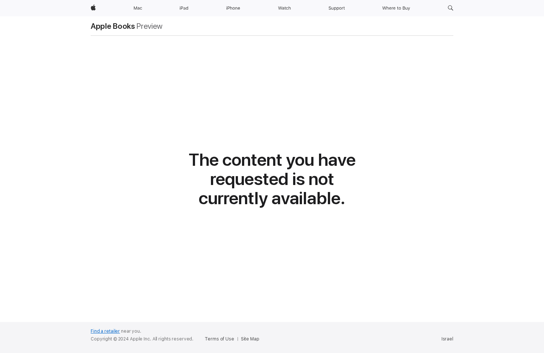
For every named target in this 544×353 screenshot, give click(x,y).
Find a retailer (105, 331)
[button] (450, 8)
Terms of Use (219, 339)
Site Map (250, 339)
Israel (447, 339)
